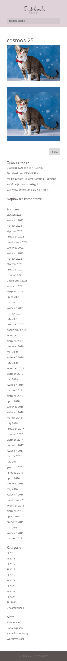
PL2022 (11, 586)
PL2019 (11, 575)
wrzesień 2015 (15, 505)
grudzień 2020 (15, 324)
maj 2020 (12, 351)
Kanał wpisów (15, 628)
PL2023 (11, 591)
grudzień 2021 (15, 269)
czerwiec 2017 (15, 445)
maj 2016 (12, 489)
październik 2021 (17, 280)
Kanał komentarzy (17, 633)
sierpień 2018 (15, 395)
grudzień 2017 (15, 428)
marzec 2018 (14, 417)
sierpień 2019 (15, 373)
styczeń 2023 (14, 231)
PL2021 (11, 580)
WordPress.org (15, 639)
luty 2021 (12, 319)
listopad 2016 (15, 472)
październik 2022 (17, 242)
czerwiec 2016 (15, 483)
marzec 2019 (14, 390)
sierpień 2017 (15, 439)
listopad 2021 (15, 275)
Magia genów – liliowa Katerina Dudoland (31, 178)
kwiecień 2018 (15, 412)
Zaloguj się (13, 622)
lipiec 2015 (13, 516)
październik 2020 (17, 330)
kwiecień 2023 (15, 220)
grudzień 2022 (15, 236)
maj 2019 (12, 379)
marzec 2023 (14, 225)
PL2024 (11, 596)
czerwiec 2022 (15, 247)
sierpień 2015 (15, 511)
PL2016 (11, 558)
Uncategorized (15, 608)
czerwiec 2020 (15, 346)
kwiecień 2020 (15, 357)
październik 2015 (17, 500)
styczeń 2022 (14, 264)
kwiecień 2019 (15, 384)
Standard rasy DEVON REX (22, 173)
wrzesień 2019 (15, 368)
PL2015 (11, 553)
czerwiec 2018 (15, 406)
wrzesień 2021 (15, 286)
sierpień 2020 (15, 341)
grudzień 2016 (15, 467)
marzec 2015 (14, 538)
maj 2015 (12, 527)
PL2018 (11, 569)
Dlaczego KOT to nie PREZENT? (25, 167)
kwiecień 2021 (15, 308)
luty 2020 (12, 363)
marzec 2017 (14, 456)
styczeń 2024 (14, 214)
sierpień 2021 (15, 291)
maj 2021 (12, 302)
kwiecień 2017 (15, 450)
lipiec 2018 (13, 401)
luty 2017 (12, 461)
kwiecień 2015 (15, 533)
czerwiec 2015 (15, 522)
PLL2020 (11, 602)
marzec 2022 (14, 258)
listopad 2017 (15, 434)
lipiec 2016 (13, 478)
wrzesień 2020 (15, 335)
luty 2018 (12, 423)
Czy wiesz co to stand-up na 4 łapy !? (28, 189)
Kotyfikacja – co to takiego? (22, 184)
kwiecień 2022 (15, 253)
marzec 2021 (14, 313)
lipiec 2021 (13, 297)
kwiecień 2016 (15, 494)
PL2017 (11, 564)
